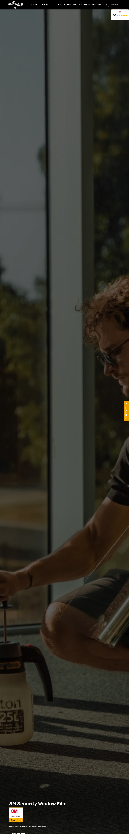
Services (57, 5)
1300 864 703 (116, 5)
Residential (32, 5)
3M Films (67, 5)
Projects (77, 5)
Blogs (87, 5)
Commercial (45, 5)
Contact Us (126, 411)
